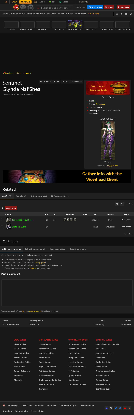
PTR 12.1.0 (23, 7)
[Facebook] (120, 408)
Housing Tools (36, 320)
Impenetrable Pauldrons (22, 220)
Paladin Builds (102, 375)
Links (67, 81)
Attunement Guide (77, 344)
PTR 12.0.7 (30, 7)
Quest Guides (45, 362)
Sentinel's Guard (19, 227)
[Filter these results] (122, 204)
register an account (35, 311)
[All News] (6, 2)
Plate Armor (126, 227)
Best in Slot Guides (77, 348)
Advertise (51, 405)
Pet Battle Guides (47, 371)
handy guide (40, 262)
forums (33, 268)
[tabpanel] (67, 218)
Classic (41, 2)
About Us (39, 405)
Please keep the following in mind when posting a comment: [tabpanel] (31, 283)
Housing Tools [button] (17, 14)
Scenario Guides (46, 375)
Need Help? (13, 405)
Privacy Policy (21, 411)
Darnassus (100, 104)
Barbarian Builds (103, 362)
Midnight (18, 380)
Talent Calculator (22, 371)
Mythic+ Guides (21, 357)
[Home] (4, 406)
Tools (102, 320)
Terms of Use (37, 411)
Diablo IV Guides (104, 340)
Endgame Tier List (104, 353)
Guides (69, 14)
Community (80, 14)
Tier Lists (18, 375)
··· (72, 2)
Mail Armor (126, 220)
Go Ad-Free (93, 14)
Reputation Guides (47, 366)
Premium (7, 411)
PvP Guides (73, 371)
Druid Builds (101, 366)
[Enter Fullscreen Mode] (117, 14)
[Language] (131, 14)
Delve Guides (20, 348)
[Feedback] (126, 14)
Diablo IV (86, 2)
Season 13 (100, 348)
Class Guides (20, 344)
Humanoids (27, 73)
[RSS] (129, 408)
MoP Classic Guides (48, 340)
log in (24, 311)
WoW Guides (20, 340)
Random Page (87, 405)
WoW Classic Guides (78, 340)
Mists (65, 2)
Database (51, 14)
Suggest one (112, 165)
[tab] (7, 196)
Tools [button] (61, 14)
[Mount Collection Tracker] (67, 176)
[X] (111, 408)
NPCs (18, 73)
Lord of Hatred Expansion (108, 344)
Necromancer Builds (105, 371)
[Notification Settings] (122, 14)
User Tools (27, 405)
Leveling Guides (21, 353)
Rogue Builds (102, 380)
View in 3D (77, 81)
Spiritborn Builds (103, 389)
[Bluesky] (116, 408)
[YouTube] (125, 408)
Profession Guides (22, 362)
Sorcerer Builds (103, 384)
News (5, 14)
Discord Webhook (36, 14)
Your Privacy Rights (68, 405)
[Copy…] (117, 204)
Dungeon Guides (46, 353)
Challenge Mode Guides (50, 380)
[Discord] (106, 408)
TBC (53, 2)
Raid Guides (19, 366)
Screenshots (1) (107, 118)
